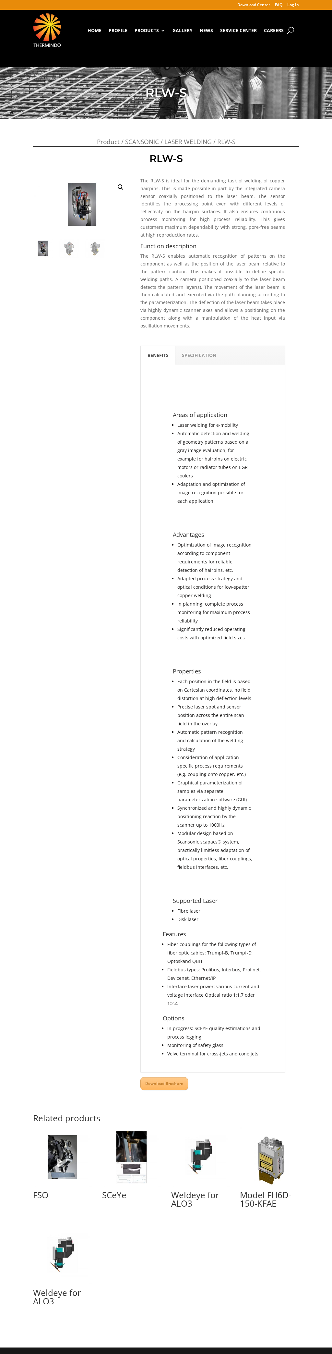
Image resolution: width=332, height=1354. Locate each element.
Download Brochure (164, 1083)
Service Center (238, 30)
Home (94, 30)
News (206, 30)
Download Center (253, 5)
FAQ (278, 5)
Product (108, 142)
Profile (118, 30)
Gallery (182, 30)
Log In (293, 5)
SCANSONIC (142, 142)
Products (147, 30)
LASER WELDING (188, 142)
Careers (274, 30)
